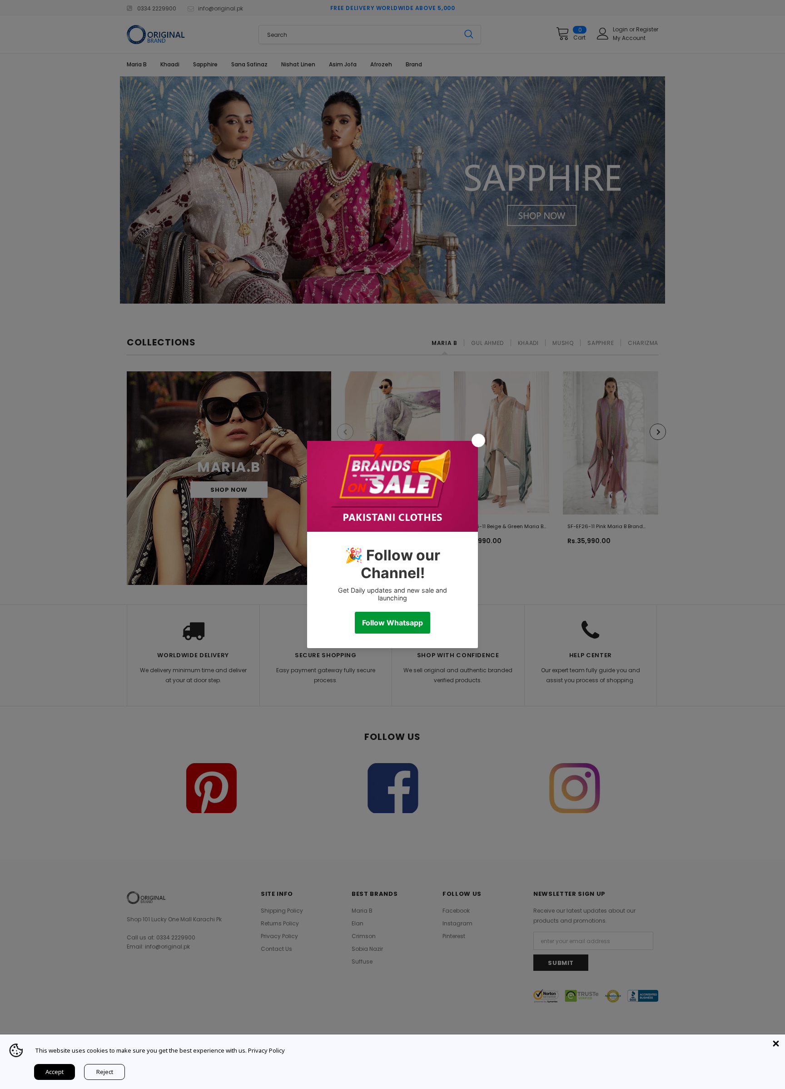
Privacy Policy (266, 1050)
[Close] (775, 1043)
